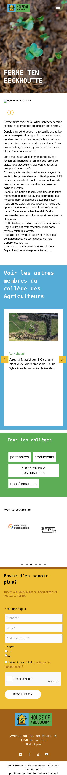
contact (53, 773)
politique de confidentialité (27, 773)
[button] (58, 8)
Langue (9, 646)
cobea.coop (33, 769)
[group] (20, 540)
